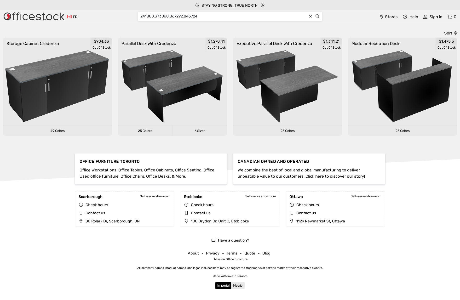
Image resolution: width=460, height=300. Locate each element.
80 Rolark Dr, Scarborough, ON (112, 221)
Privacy (212, 253)
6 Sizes (200, 131)
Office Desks (158, 176)
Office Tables (130, 170)
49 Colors (57, 131)
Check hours (97, 205)
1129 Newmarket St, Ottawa (320, 221)
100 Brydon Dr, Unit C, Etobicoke (219, 221)
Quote (249, 253)
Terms (232, 253)
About (193, 253)
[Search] (317, 16)
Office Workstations (98, 170)
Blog (266, 253)
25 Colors (145, 131)
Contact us (95, 213)
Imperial (223, 285)
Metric (238, 285)
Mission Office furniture (230, 259)
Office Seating (188, 170)
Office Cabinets (158, 170)
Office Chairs (132, 176)
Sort (448, 33)
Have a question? (233, 240)
